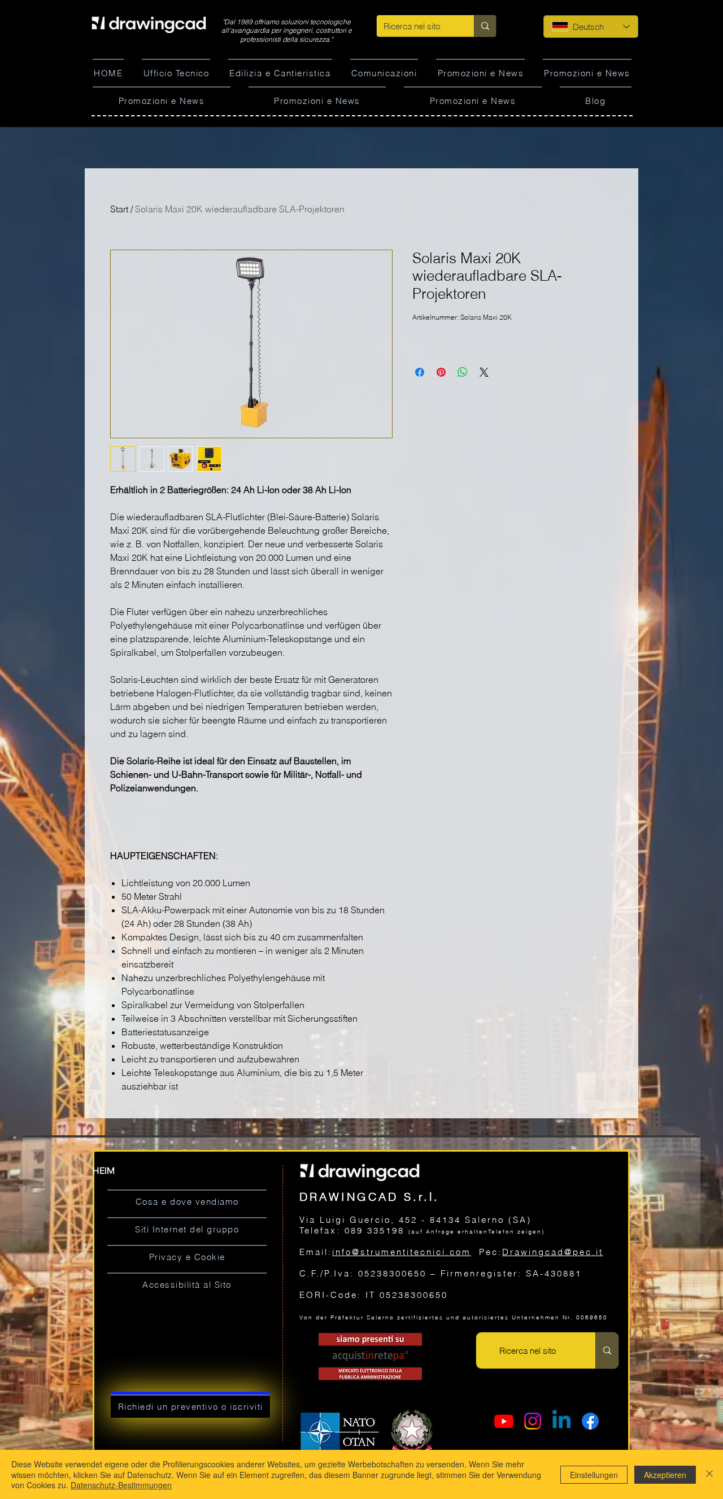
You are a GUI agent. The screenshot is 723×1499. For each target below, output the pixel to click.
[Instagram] (532, 1421)
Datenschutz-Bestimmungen (121, 1485)
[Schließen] (709, 1474)
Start (119, 209)
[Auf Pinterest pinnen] (441, 372)
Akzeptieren (665, 1474)
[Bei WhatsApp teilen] (462, 372)
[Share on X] (484, 372)
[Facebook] (590, 1421)
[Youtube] (504, 1421)
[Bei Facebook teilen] (419, 372)
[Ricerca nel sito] (485, 26)
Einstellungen (594, 1474)
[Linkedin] (561, 1421)
